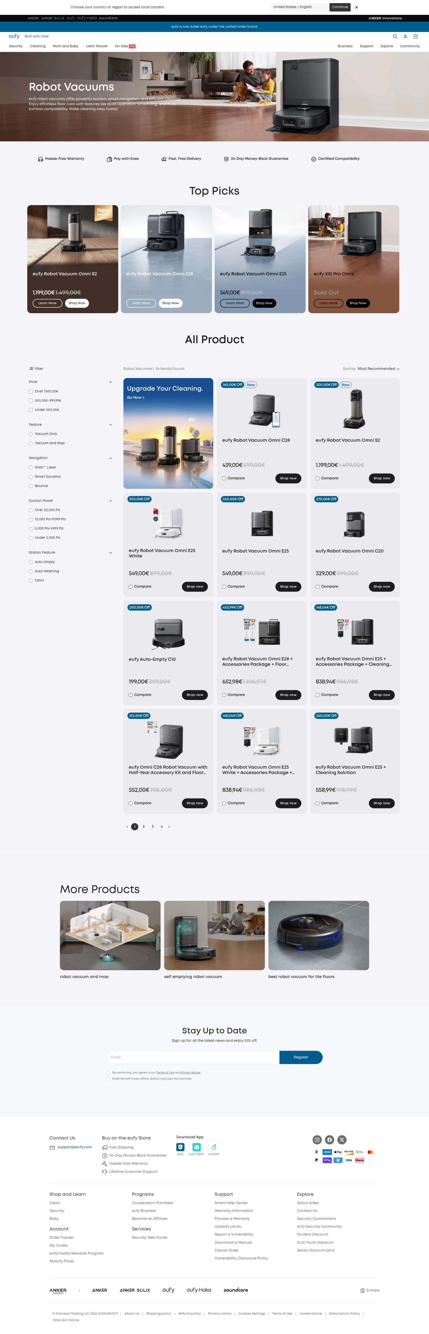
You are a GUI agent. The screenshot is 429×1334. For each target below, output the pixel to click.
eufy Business (144, 1211)
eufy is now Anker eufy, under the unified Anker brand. (214, 26)
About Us (132, 1313)
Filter (39, 369)
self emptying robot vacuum (193, 977)
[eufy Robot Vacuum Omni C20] (355, 523)
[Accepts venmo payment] (338, 1160)
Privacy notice (219, 1313)
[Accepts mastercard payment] (370, 1152)
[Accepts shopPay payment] (327, 1160)
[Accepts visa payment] (349, 1160)
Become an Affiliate (149, 1219)
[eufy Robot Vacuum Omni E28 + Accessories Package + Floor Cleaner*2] (261, 632)
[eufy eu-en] (15, 36)
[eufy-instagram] (317, 1139)
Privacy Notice (190, 1072)
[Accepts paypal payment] (316, 1160)
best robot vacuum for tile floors (301, 977)
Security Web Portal (149, 1237)
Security (57, 1211)
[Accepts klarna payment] (360, 1160)
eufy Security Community (319, 1226)
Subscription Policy (344, 1313)
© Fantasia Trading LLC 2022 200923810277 (85, 1313)
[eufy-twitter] (342, 1139)
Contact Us (307, 1211)
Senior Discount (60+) (316, 1250)
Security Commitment (316, 1219)
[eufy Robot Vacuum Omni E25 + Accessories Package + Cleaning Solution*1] (355, 632)
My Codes (59, 1245)
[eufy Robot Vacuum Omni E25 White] (168, 523)
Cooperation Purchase (152, 1203)
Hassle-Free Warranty (128, 1163)
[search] (395, 36)
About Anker (308, 1203)
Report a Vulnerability (234, 1234)
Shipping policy (158, 1313)
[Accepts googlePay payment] (360, 1152)
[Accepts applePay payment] (338, 1152)
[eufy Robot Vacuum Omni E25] (261, 523)
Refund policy (190, 1313)
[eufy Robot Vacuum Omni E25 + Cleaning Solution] (355, 740)
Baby (54, 1219)
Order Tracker (62, 1237)
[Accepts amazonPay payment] (316, 1152)
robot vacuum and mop (84, 977)
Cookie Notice (311, 1313)
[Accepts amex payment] (327, 1152)
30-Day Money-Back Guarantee (137, 1155)
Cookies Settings (251, 1313)
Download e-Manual (233, 1242)
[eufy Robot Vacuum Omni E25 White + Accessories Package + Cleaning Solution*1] (261, 740)
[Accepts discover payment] (349, 1152)
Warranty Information (234, 1211)
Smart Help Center (231, 1203)
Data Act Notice (66, 1320)
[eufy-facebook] (329, 1139)
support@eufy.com (75, 1147)
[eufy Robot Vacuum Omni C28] (261, 411)
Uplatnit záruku (228, 1226)
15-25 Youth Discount (315, 1242)
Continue (340, 7)
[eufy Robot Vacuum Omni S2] (355, 411)
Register (301, 1057)
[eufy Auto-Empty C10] (168, 632)
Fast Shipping (121, 1147)
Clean (55, 1203)
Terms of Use (165, 1072)
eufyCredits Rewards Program (77, 1253)
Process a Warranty (232, 1219)
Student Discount (312, 1234)
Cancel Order (227, 1250)
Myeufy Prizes (62, 1261)
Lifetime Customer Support (133, 1171)
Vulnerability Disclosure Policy (241, 1258)
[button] (356, 7)
